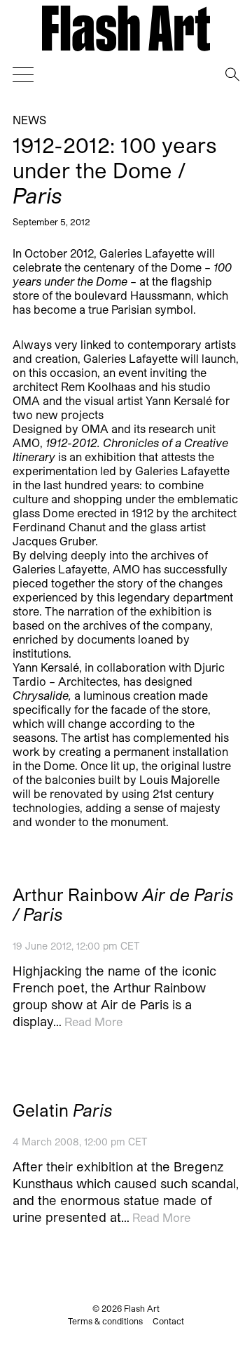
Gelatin (62, 1110)
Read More (93, 1021)
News (29, 119)
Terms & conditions (105, 1321)
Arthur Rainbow (123, 904)
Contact (168, 1321)
